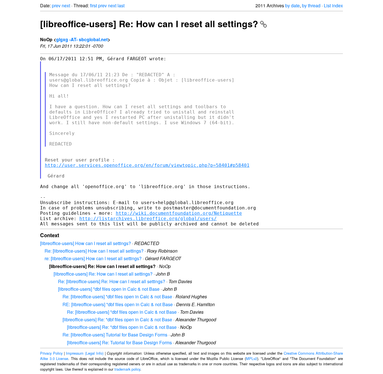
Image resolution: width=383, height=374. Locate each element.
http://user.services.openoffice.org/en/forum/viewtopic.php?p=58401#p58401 (147, 165)
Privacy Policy (51, 353)
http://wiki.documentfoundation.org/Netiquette (179, 213)
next (66, 5)
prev (56, 5)
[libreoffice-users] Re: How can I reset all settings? (149, 23)
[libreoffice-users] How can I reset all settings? (85, 243)
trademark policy (127, 369)
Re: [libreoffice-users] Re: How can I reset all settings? (111, 281)
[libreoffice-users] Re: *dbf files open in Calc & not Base (117, 319)
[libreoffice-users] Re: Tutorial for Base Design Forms (119, 342)
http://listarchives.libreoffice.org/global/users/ (148, 218)
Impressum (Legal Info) (84, 353)
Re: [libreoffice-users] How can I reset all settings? (94, 251)
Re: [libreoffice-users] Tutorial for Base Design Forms (115, 334)
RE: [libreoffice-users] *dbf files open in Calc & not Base (118, 304)
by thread (311, 5)
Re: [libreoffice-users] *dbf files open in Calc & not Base (117, 296)
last (120, 5)
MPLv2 (251, 358)
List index (333, 5)
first (93, 5)
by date (292, 5)
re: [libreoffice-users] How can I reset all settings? (93, 258)
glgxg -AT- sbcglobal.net (82, 39)
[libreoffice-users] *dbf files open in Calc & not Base (109, 289)
